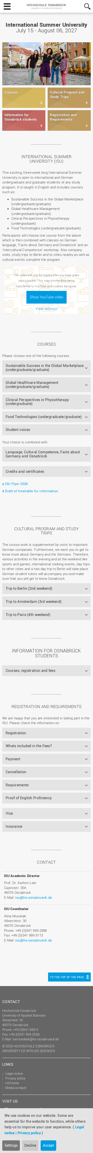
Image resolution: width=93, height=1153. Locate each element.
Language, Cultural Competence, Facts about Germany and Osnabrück (43, 454)
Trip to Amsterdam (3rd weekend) (33, 601)
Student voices (18, 429)
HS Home (12, 1083)
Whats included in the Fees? (29, 745)
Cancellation (16, 771)
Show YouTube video (46, 297)
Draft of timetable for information (31, 491)
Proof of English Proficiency (29, 797)
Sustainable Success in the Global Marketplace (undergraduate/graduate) (45, 367)
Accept (48, 1145)
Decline (30, 1145)
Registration (16, 732)
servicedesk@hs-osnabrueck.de (35, 1039)
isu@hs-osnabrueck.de (33, 897)
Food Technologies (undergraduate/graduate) (44, 416)
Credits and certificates (25, 471)
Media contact (15, 1088)
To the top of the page (67, 977)
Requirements (17, 784)
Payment (13, 758)
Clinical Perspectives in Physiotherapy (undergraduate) (37, 401)
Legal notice (14, 1073)
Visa (9, 813)
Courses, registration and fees (30, 670)
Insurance (14, 826)
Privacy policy (29, 1132)
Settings (11, 1145)
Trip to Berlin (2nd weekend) (29, 588)
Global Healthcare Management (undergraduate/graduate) (32, 384)
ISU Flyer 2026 (16, 483)
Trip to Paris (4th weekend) (28, 614)
